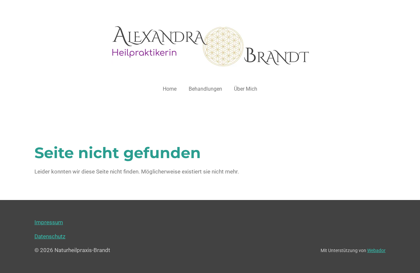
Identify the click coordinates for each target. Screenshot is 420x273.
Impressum (48, 222)
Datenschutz (49, 236)
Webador (376, 250)
